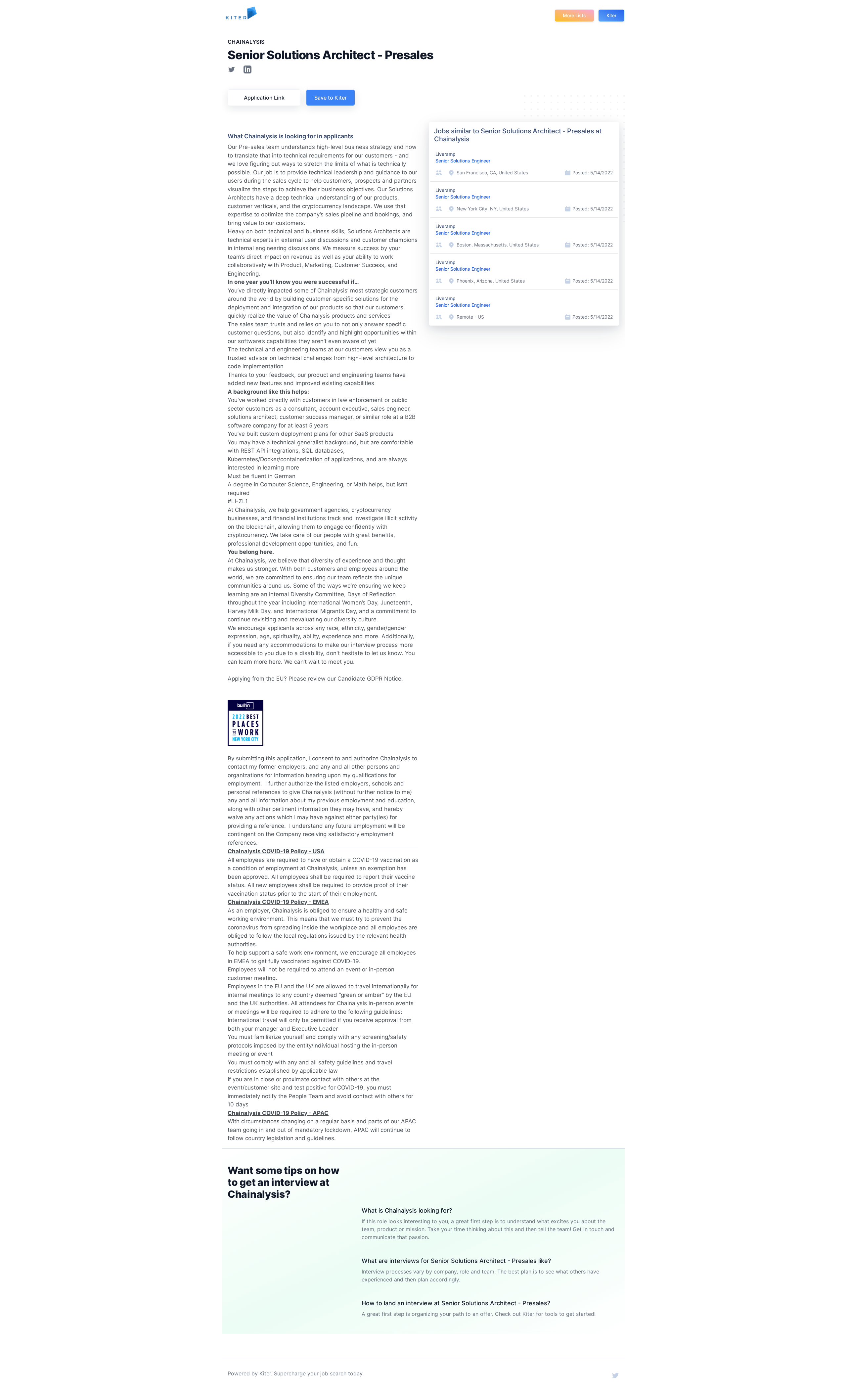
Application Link (264, 97)
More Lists (574, 15)
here (275, 661)
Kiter (611, 15)
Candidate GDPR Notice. (370, 678)
